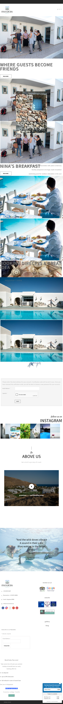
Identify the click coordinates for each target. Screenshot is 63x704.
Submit (17, 401)
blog (47, 625)
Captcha (4, 393)
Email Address (6, 388)
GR (57, 9)
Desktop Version (7, 702)
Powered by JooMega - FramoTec (11, 692)
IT (61, 9)
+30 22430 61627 (7, 591)
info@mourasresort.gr (8, 603)
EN (59, 9)
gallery (47, 621)
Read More (5, 76)
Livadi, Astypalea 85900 (8, 599)
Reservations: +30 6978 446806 (10, 595)
